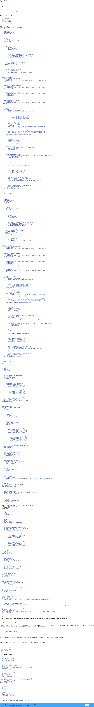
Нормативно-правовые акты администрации (11, 399)
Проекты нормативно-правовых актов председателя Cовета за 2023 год (20, 281)
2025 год (9, 164)
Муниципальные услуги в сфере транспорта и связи (17, 186)
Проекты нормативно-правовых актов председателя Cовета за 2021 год (20, 111)
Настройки (2, 3)
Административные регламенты (9, 168)
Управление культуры (9, 71)
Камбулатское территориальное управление (11, 83)
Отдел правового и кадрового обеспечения (13, 44)
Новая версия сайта (9, 27)
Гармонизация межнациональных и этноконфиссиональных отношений (20, 56)
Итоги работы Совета (7, 133)
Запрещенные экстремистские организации (13, 464)
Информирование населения (11, 410)
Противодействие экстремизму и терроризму (12, 460)
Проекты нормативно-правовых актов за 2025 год (14, 394)
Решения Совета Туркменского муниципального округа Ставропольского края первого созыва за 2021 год (26, 127)
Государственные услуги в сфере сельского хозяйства (17, 177)
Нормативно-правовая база (10, 463)
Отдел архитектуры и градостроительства (13, 51)
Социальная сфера (7, 379)
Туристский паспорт (7, 33)
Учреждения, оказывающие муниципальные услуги (12, 167)
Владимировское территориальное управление (12, 78)
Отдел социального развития (11, 53)
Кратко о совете (7, 104)
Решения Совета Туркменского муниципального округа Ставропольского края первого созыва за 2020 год (26, 126)
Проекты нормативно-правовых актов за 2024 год (14, 390)
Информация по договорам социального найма (16, 74)
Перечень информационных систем (12, 144)
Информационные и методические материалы (14, 467)
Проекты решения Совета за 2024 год (14, 122)
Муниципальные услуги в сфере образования (15, 181)
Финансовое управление (10, 65)
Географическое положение (9, 32)
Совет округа (4, 103)
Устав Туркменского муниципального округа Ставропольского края (15, 380)
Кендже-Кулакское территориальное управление (12, 85)
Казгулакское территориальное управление (11, 81)
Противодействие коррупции (11, 146)
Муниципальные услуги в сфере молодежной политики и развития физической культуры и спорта (24, 180)
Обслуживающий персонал (10, 63)
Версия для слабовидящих (17, 27)
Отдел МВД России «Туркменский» (8, 610)
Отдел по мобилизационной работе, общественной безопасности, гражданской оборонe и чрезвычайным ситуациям (26, 61)
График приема (6, 404)
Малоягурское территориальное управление (11, 94)
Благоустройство (7, 372)
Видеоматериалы (7, 366)
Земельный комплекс (7, 376)
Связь (5, 373)
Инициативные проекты (10, 95)
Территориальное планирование (9, 35)
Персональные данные (10, 145)
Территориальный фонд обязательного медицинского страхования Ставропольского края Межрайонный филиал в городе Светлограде (25, 606)
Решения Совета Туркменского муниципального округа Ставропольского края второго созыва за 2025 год (26, 131)
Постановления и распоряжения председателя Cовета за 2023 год (19, 116)
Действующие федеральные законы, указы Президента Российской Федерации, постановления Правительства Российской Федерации (31, 155)
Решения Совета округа (10, 125)
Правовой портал (3, 27)
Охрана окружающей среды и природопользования (13, 375)
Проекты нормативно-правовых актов (10, 382)
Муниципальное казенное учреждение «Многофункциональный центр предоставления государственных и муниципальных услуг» (24, 608)
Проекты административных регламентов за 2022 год (17, 170)
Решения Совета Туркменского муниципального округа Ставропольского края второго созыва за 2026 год (26, 132)
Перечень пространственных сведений (10, 475)
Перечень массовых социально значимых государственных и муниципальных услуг (18, 189)
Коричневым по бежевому (6, 21)
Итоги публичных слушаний (8, 135)
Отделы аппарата (7, 43)
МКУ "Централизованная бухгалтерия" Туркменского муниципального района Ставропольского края (25, 66)
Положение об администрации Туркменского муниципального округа (16, 381)
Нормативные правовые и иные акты (12, 138)
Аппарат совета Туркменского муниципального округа (15, 106)
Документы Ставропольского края (12, 191)
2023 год (9, 162)
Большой (18, 11)
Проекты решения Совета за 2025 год (14, 123)
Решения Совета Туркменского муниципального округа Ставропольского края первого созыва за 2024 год (26, 129)
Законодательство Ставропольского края (15, 156)
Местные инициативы (9, 79)
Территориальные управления (7, 77)
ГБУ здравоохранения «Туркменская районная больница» (12, 603)
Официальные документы (12, 49)
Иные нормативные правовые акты (14, 157)
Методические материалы (12, 149)
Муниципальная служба (8, 455)
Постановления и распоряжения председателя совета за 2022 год (19, 115)
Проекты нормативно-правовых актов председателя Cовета (16, 110)
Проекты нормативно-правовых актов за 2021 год (14, 383)
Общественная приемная (6, 402)
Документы (6, 358)
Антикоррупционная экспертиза (13, 148)
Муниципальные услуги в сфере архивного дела (16, 182)
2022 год (9, 161)
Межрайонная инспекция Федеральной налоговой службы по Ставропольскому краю (16, 613)
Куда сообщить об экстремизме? (11, 462)
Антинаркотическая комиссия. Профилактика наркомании (18, 55)
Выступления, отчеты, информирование (13, 40)
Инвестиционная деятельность (7, 401)
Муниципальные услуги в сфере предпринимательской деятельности (19, 185)
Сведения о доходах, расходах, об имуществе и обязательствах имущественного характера (21, 327)
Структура (5, 105)
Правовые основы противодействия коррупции (14, 154)
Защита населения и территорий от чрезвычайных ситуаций (14, 458)
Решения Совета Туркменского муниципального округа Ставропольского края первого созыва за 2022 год (26, 128)
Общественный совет (5, 483)
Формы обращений (9, 449)
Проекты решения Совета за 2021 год (14, 120)
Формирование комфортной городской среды (12, 454)
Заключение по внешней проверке (14, 141)
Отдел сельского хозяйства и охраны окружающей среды (16, 62)
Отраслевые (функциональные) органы (10, 64)
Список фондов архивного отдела (13, 219)
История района (6, 34)
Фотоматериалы (6, 367)
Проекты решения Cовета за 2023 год (14, 121)
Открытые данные (7, 456)
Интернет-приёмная (7, 403)
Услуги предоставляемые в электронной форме (12, 188)
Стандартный (11, 11)
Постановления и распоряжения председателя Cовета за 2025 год (19, 118)
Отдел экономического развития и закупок (13, 52)
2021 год (9, 160)
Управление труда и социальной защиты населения (15, 69)
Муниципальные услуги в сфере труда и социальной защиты (18, 184)
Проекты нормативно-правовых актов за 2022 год (14, 384)
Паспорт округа (6, 31)
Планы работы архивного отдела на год (14, 50)
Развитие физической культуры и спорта (15, 60)
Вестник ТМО (6, 468)
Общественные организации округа (10, 36)
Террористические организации (9, 490)
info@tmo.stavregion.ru (13, 506)
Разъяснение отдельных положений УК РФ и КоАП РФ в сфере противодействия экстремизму (22, 466)
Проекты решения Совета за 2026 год (14, 124)
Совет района (4, 686)
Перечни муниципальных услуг (9, 335)
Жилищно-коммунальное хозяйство (10, 371)
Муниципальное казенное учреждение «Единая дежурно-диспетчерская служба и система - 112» (18, 607)
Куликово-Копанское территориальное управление (13, 88)
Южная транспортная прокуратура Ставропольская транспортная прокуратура (15, 616)
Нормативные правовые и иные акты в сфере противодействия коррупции (21, 147)
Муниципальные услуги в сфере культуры (15, 179)
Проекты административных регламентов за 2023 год (17, 171)
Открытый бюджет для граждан (9, 457)
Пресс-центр (4, 363)
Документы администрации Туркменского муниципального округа (17, 190)
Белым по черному (5, 19)
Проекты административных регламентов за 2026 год (17, 174)
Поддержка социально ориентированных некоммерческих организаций (20, 54)
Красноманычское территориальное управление (12, 92)
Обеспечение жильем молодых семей (10, 377)
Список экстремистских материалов (12, 465)
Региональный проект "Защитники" (10, 477)
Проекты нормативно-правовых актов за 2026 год (14, 396)
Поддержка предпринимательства (8, 695)
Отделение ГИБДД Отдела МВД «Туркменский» (10, 609)
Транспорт (7, 418)
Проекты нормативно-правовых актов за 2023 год (14, 387)
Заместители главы (7, 41)
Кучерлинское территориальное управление (11, 90)
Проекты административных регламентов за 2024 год (17, 172)
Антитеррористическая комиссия (9, 459)
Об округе (3, 30)
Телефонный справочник (8, 76)
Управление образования (10, 67)
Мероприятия (10, 47)
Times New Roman (12, 9)
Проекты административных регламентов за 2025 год (17, 173)
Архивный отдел (8, 46)
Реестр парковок (11, 73)
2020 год (9, 159)
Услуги (3, 166)
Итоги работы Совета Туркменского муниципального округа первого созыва (19, 134)
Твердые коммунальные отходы (13, 75)
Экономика (6, 369)
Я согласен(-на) (86, 705)
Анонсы (5, 365)
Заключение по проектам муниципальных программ (17, 143)
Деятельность (4, 368)
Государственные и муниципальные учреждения (12, 474)
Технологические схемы (10, 187)
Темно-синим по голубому (6, 20)
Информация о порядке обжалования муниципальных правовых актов (16, 400)
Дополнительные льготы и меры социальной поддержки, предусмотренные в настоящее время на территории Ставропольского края (29, 478)
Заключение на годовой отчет (13, 142)
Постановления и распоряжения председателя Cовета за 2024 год (19, 117)
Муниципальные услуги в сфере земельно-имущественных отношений (20, 183)
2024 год (9, 163)
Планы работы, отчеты (10, 137)
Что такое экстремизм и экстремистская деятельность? (15, 461)
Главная (1, 600)
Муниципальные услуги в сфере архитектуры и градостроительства (19, 178)
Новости (5, 364)
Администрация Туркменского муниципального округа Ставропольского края (14, 29)
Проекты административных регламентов (13, 169)
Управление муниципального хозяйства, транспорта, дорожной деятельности (19, 72)
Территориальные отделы (6, 685)
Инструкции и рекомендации (9, 193)
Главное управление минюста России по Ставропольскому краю (13, 615)
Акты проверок (10, 139)
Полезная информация (8, 453)
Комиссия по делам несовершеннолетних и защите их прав (18, 57)
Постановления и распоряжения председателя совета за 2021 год (19, 114)
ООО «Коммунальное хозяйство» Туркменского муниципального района (14, 604)
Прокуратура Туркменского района (8, 612)
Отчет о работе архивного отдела (13, 48)
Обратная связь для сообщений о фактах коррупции (17, 152)
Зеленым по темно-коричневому (7, 22)
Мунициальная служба (5, 696)
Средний (15, 11)
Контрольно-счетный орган (8, 304)
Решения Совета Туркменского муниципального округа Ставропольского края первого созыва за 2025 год (26, 130)
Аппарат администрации (8, 42)
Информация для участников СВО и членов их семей (11, 407)
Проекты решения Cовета (10, 119)
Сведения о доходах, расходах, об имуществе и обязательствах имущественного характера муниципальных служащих (26, 80)
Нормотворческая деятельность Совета (11, 109)
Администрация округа (6, 37)
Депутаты (7, 107)
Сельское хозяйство (7, 374)
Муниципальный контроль (8, 378)
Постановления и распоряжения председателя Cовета (15, 113)
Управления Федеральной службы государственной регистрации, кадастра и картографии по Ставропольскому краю (22, 614)
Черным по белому (5, 18)
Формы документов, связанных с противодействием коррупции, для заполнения (21, 150)
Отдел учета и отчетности (10, 45)
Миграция (9, 58)
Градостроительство (7, 370)
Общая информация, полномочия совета (11, 273)
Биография (8, 39)
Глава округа (6, 38)
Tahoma (7, 9)
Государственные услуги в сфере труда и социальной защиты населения (20, 176)
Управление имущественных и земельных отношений (15, 68)
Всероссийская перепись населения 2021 (11, 469)
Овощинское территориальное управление (11, 100)
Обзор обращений (7, 405)
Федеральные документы (10, 192)
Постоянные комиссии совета (11, 108)
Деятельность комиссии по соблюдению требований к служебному (17, 158)
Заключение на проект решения (13, 140)
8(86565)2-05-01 (11, 507)
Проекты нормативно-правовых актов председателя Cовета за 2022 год (20, 112)
